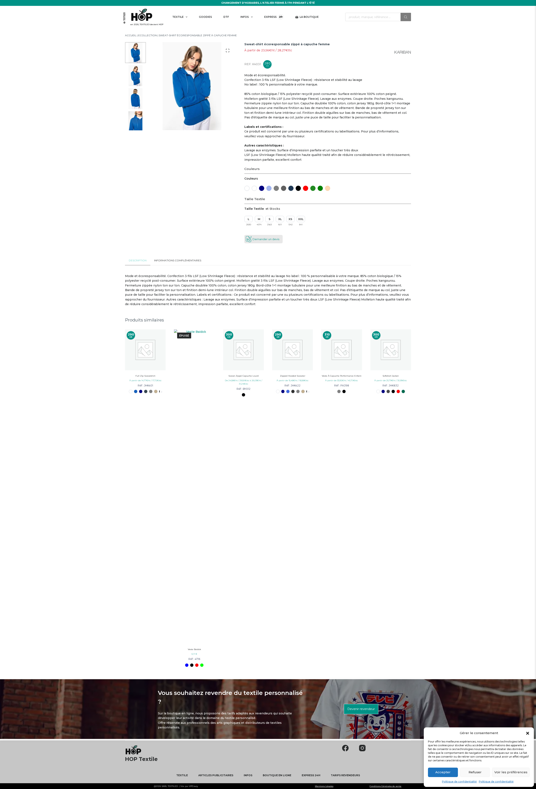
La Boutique (309, 16)
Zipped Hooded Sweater (292, 375)
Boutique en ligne (277, 775)
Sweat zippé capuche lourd (243, 375)
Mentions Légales (324, 786)
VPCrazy (193, 786)
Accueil (130, 35)
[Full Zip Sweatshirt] (145, 349)
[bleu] (186, 665)
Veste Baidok (194, 649)
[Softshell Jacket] (390, 349)
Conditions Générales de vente (385, 786)
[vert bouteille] (403, 391)
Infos (244, 16)
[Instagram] (362, 748)
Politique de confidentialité (459, 781)
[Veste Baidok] (194, 486)
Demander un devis (266, 239)
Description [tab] (138, 260)
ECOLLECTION (147, 35)
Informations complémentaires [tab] (177, 260)
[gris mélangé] (150, 391)
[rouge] (196, 665)
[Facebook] (345, 748)
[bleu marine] (140, 391)
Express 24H (311, 775)
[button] (528, 733)
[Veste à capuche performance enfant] (341, 349)
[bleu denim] (135, 391)
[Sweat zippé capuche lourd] (243, 349)
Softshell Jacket (391, 375)
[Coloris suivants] (162, 392)
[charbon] (145, 391)
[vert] (202, 665)
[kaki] (155, 391)
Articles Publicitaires (215, 775)
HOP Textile (141, 759)
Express (270, 16)
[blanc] (130, 391)
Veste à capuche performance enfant (341, 375)
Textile (178, 16)
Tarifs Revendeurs (345, 775)
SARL (165, 786)
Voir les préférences (510, 772)
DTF (226, 16)
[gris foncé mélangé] (293, 391)
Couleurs (252, 169)
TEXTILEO (173, 786)
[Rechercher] (406, 17)
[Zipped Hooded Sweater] (292, 349)
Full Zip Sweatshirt (145, 375)
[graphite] (388, 391)
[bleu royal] (288, 391)
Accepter (443, 772)
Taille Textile (254, 199)
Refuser (475, 772)
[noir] (191, 665)
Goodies (205, 16)
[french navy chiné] (339, 391)
